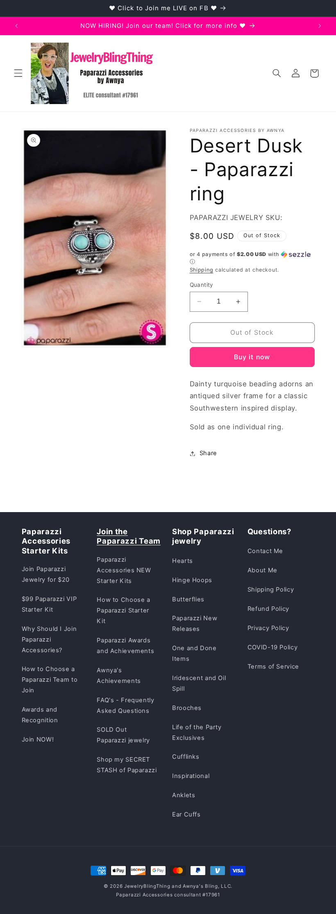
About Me (262, 570)
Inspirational (190, 776)
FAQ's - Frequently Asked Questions (125, 705)
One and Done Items (194, 653)
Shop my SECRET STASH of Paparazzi (127, 765)
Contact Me (265, 551)
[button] (18, 73)
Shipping (201, 270)
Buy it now (252, 357)
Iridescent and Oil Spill (199, 683)
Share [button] (208, 453)
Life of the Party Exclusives (197, 732)
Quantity (201, 284)
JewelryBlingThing (147, 886)
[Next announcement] (320, 26)
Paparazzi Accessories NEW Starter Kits (124, 570)
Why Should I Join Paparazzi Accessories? (49, 639)
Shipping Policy (270, 589)
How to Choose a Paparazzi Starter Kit (123, 610)
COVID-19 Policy (272, 647)
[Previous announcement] (16, 26)
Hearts (182, 561)
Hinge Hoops (192, 580)
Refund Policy (268, 608)
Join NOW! (38, 739)
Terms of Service (273, 666)
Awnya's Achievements (119, 676)
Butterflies (188, 599)
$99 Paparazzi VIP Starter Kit (49, 604)
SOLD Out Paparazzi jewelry (123, 735)
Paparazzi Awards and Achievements (125, 646)
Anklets (183, 795)
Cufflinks (186, 756)
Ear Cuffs (186, 814)
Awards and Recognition (40, 715)
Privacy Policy (268, 628)
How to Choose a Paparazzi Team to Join (50, 679)
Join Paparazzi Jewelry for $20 (46, 574)
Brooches (187, 708)
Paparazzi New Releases (194, 624)
